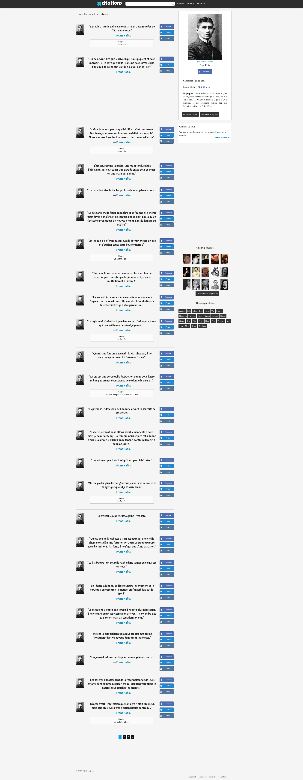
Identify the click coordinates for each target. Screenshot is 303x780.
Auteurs (190, 4)
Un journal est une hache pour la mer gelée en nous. (121, 657)
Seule (194, 326)
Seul (188, 321)
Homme (192, 316)
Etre (201, 311)
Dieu (207, 321)
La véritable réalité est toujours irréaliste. (122, 516)
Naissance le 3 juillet (210, 114)
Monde (219, 311)
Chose (223, 316)
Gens (200, 316)
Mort (187, 326)
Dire (194, 321)
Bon (213, 321)
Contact (223, 776)
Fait (189, 311)
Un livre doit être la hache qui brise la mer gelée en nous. (122, 190)
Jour (181, 326)
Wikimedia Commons (205, 61)
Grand (181, 321)
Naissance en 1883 (191, 114)
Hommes (183, 316)
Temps (207, 316)
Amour (182, 311)
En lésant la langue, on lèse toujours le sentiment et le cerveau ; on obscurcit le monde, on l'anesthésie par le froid (122, 589)
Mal (228, 321)
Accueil (180, 4)
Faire (207, 311)
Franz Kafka (123, 35)
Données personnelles (208, 776)
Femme (215, 316)
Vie (212, 311)
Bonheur (202, 326)
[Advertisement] (125, 101)
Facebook (192, 776)
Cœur (201, 321)
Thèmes (201, 4)
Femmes (220, 321)
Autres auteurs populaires (207, 293)
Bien (195, 311)
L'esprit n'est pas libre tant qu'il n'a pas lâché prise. (121, 460)
